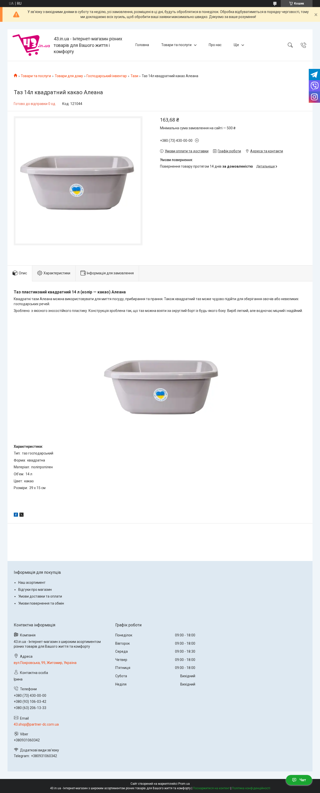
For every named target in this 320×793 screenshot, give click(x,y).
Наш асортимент (32, 583)
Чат (303, 780)
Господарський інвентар (106, 76)
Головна (142, 45)
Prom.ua (184, 783)
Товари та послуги (176, 45)
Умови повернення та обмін (41, 603)
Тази (134, 76)
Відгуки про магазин (35, 590)
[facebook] (16, 515)
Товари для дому (69, 76)
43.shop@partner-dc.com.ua (36, 724)
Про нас (215, 45)
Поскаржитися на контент (211, 788)
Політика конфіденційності (251, 788)
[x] (22, 515)
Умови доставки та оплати (40, 596)
